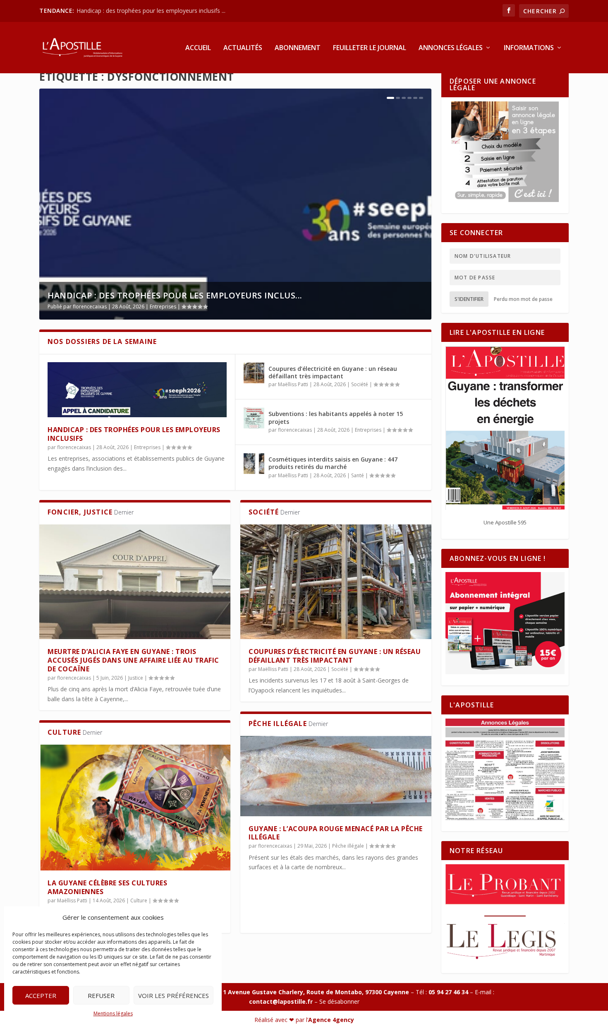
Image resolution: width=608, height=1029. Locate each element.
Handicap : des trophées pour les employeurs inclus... (175, 295)
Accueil (198, 48)
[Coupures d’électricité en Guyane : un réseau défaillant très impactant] (254, 373)
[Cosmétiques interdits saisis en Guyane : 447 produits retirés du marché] (254, 463)
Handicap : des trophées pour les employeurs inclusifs (134, 434)
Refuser (101, 995)
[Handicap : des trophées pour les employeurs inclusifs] (137, 390)
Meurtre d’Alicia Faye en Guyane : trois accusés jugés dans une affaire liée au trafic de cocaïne (133, 660)
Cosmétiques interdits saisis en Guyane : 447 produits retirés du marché (332, 463)
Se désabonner (339, 1001)
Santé (357, 475)
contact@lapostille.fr (281, 1001)
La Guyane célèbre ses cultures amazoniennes (107, 887)
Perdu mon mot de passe (523, 299)
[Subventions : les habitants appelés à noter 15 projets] (254, 418)
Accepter (40, 995)
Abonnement (298, 48)
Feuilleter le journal (369, 48)
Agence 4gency (331, 1020)
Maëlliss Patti (293, 384)
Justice (135, 677)
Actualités (242, 48)
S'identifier (469, 299)
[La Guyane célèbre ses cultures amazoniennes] (134, 808)
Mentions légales (113, 1013)
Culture (138, 900)
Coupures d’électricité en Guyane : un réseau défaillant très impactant (332, 372)
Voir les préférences (173, 995)
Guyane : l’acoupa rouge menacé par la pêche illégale (336, 833)
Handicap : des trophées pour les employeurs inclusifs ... (151, 10)
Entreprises (163, 306)
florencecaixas (90, 306)
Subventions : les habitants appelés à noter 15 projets (335, 417)
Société (359, 384)
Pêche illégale (348, 845)
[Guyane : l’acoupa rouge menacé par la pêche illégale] (335, 776)
